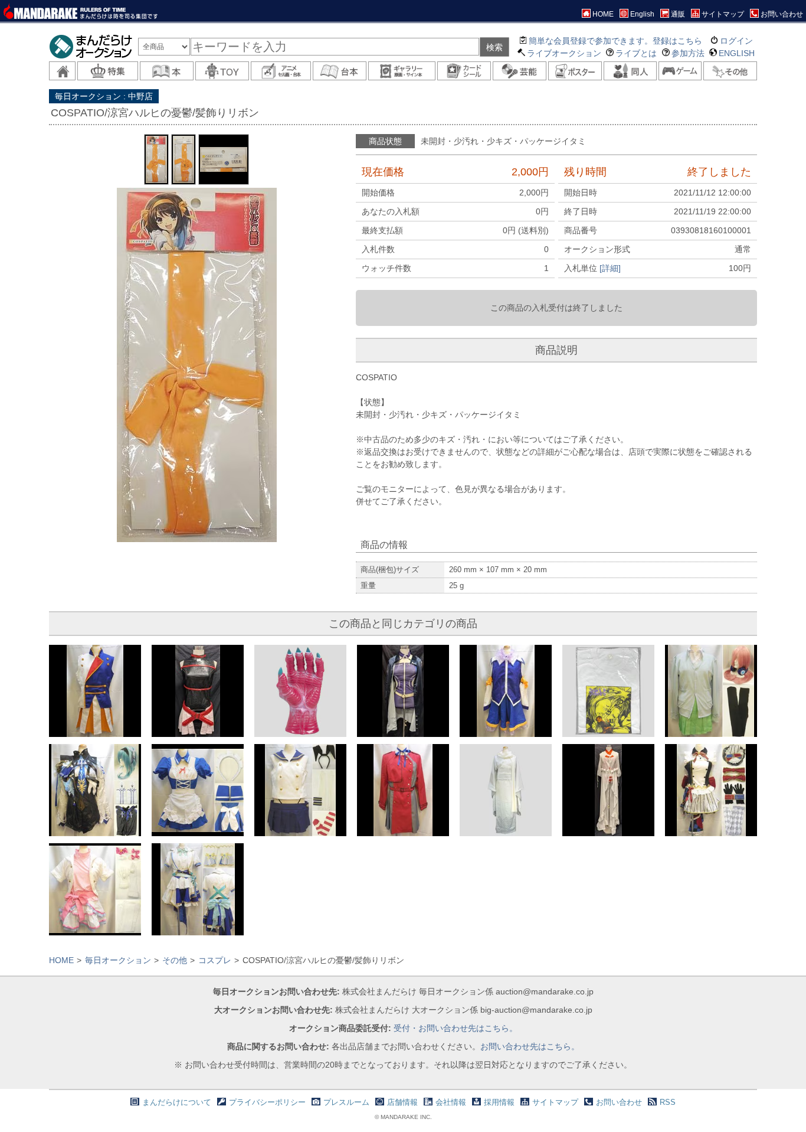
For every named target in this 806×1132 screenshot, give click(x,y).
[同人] (630, 70)
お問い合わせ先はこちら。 (529, 1046)
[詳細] (610, 268)
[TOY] (222, 70)
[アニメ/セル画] (281, 70)
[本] (167, 70)
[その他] (730, 70)
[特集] (107, 70)
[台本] (339, 70)
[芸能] (519, 70)
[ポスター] (575, 70)
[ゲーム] (680, 70)
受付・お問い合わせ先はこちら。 (455, 1028)
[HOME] (62, 70)
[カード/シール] (464, 70)
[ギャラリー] (401, 70)
